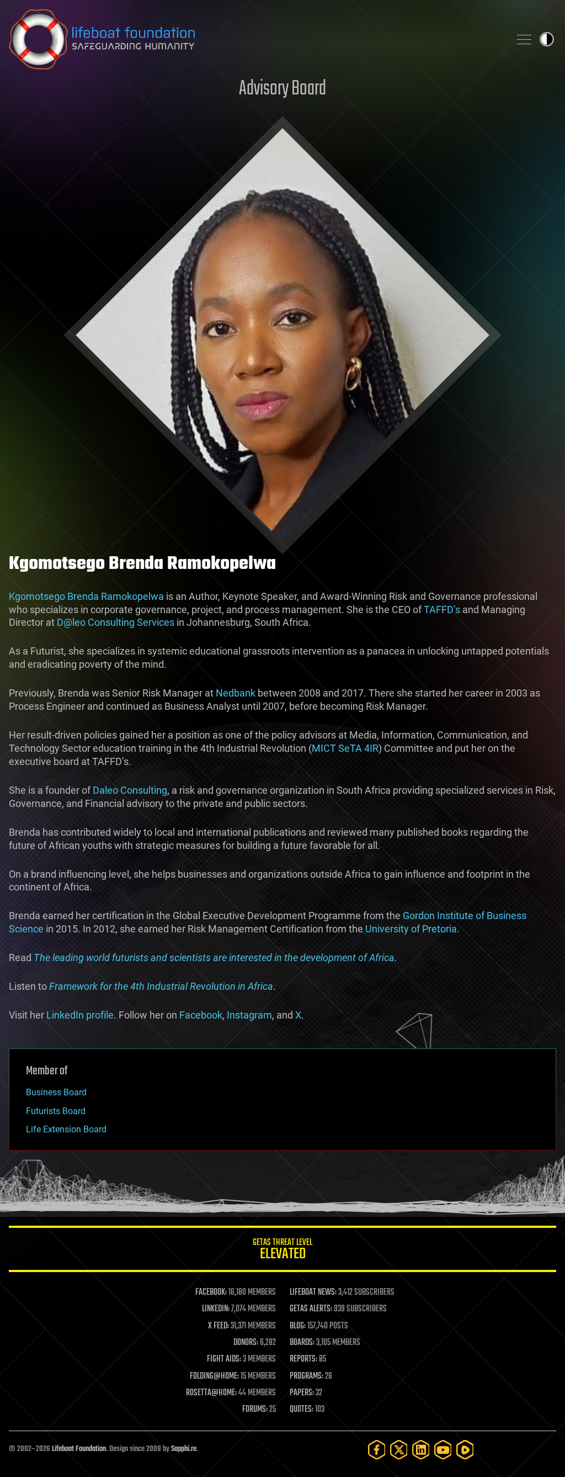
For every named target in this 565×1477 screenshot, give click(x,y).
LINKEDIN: (216, 1309)
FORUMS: (255, 1409)
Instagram (249, 1015)
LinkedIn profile (80, 1015)
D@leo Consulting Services (115, 622)
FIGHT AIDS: (224, 1359)
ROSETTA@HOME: (211, 1393)
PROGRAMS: (306, 1376)
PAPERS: (302, 1393)
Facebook (200, 1015)
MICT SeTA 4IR (345, 748)
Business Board (56, 1092)
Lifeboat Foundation (79, 1449)
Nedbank (235, 693)
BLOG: (298, 1326)
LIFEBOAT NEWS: (313, 1292)
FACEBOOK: (211, 1292)
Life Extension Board (66, 1129)
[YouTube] (443, 1449)
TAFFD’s (442, 609)
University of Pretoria (411, 929)
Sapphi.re (183, 1449)
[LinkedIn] (421, 1449)
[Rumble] (465, 1449)
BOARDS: (302, 1343)
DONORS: (245, 1343)
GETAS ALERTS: (311, 1309)
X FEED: (218, 1326)
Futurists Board (56, 1111)
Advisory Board (282, 89)
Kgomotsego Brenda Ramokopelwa (86, 596)
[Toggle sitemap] (524, 39)
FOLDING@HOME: (214, 1376)
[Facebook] (377, 1449)
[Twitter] (399, 1449)
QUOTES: (301, 1409)
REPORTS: (303, 1359)
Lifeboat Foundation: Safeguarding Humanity (255, 39)
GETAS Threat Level (282, 1251)
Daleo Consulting (130, 790)
